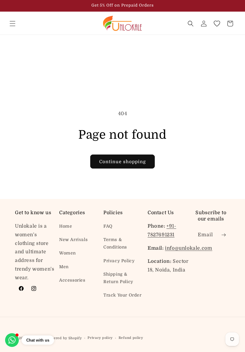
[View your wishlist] (216, 23)
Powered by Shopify (64, 338)
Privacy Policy (118, 260)
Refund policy (131, 338)
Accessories (72, 280)
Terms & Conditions (115, 243)
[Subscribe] (223, 235)
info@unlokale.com (188, 248)
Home (65, 226)
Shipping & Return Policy (118, 278)
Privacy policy (100, 338)
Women (67, 253)
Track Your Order (122, 295)
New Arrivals (73, 239)
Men (64, 266)
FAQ (108, 226)
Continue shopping (122, 161)
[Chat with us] (12, 340)
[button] (12, 23)
